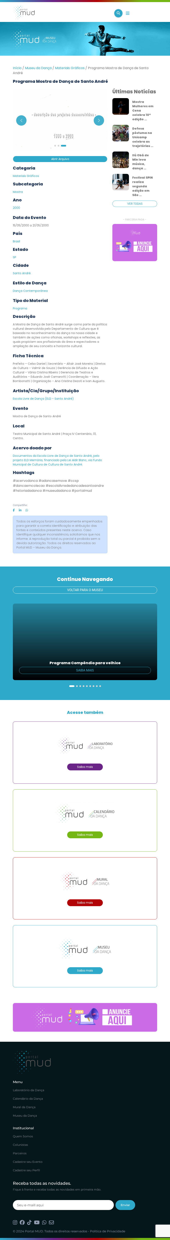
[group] (134, 242)
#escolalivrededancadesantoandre (75, 485)
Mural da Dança (24, 1107)
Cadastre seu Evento (27, 1162)
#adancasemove (53, 480)
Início (17, 68)
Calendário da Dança (28, 1098)
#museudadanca (56, 490)
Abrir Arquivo (60, 159)
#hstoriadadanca (27, 490)
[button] (55, 146)
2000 (16, 208)
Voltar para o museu (85, 590)
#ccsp (73, 480)
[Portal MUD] (62, 13)
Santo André (22, 273)
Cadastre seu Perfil (26, 1170)
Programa (20, 308)
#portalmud (82, 490)
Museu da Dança (38, 68)
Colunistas (20, 1145)
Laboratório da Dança (28, 1090)
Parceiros (20, 1153)
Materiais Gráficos (70, 68)
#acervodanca (25, 480)
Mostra (18, 192)
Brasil (16, 241)
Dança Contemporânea (30, 291)
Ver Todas (134, 203)
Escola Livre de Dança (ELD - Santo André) (43, 399)
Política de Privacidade (107, 1231)
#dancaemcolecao (29, 485)
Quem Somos (23, 1136)
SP (14, 257)
